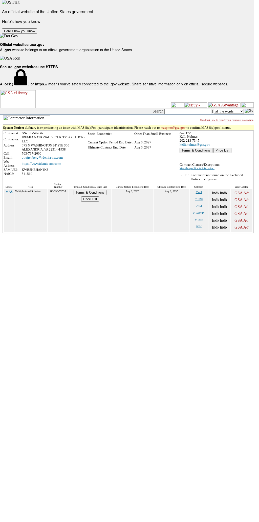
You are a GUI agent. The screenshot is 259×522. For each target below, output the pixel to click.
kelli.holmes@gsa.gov (195, 144)
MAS (9, 192)
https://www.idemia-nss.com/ (41, 163)
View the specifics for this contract (197, 168)
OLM (199, 226)
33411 (199, 192)
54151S (199, 219)
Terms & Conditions (196, 150)
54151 (199, 205)
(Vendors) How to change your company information (226, 120)
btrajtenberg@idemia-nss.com (42, 157)
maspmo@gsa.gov (173, 127)
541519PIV (199, 212)
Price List (222, 150)
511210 (199, 199)
